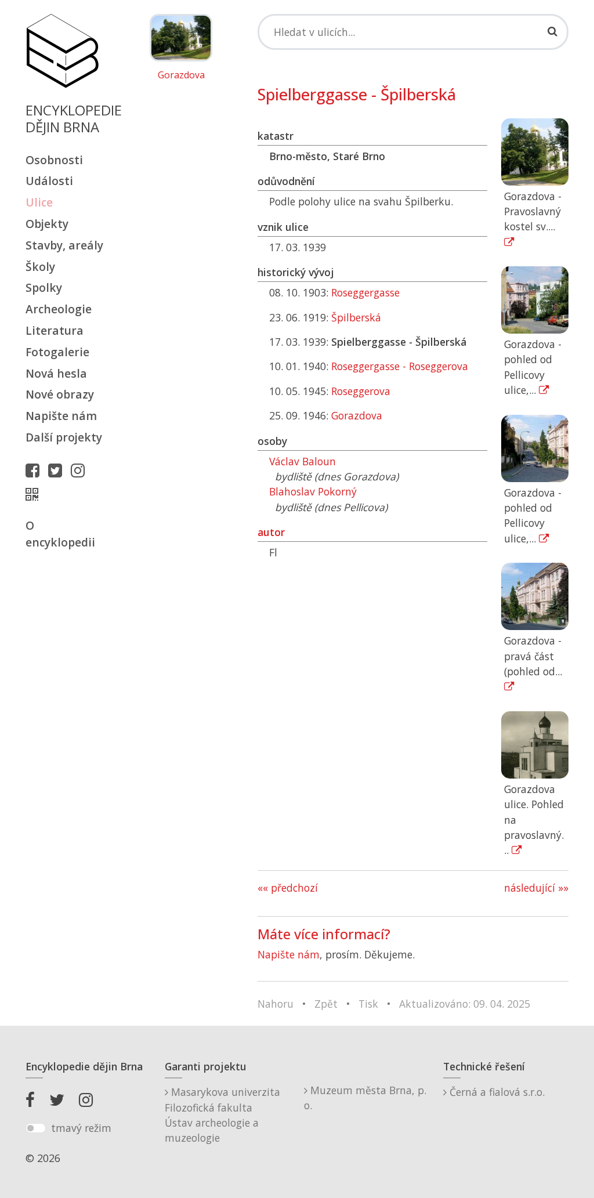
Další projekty (64, 437)
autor (271, 532)
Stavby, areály (64, 245)
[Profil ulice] (35, 494)
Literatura (55, 330)
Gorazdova (181, 75)
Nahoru (276, 1004)
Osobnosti (54, 160)
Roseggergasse (365, 292)
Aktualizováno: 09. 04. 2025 (464, 1004)
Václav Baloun (302, 461)
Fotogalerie (57, 352)
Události (49, 181)
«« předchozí (288, 888)
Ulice (39, 202)
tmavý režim (81, 1128)
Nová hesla (56, 373)
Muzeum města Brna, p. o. (365, 1097)
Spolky (44, 287)
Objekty (47, 223)
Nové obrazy (60, 394)
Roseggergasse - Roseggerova (399, 366)
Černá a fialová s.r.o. (496, 1092)
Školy (40, 266)
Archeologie (59, 309)
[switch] (36, 1128)
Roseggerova (360, 391)
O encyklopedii (60, 533)
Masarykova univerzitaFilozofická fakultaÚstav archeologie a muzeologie (222, 1115)
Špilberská (356, 317)
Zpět (326, 1004)
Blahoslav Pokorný (313, 491)
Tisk (368, 1004)
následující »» (536, 888)
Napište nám (61, 416)
